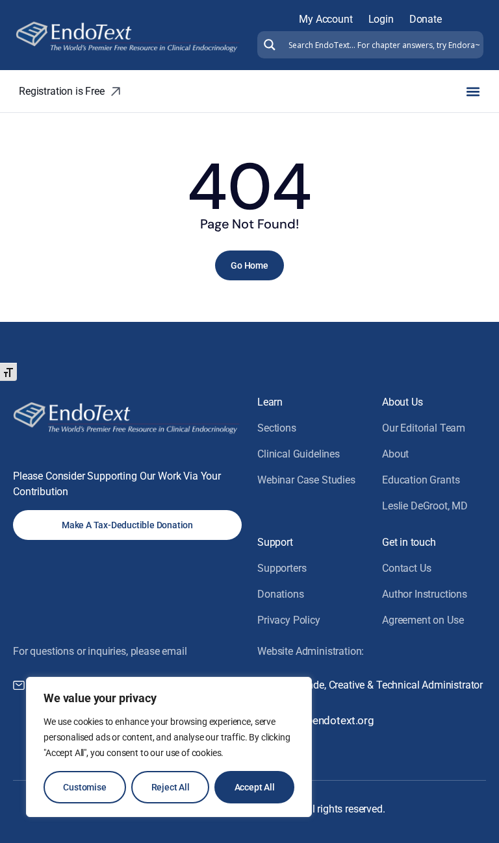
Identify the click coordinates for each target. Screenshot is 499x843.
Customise (84, 787)
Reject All (170, 787)
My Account (325, 19)
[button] (472, 91)
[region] (169, 747)
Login (381, 19)
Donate (425, 19)
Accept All (255, 787)
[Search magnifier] (268, 45)
